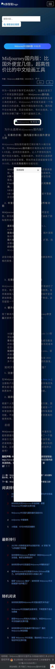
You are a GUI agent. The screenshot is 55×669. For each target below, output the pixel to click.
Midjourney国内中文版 (36, 667)
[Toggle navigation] (50, 4)
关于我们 (22, 667)
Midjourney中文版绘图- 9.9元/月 (28, 46)
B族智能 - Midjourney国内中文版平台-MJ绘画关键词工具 (24, 656)
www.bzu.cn (44, 379)
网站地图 (13, 667)
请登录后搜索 (12, 24)
